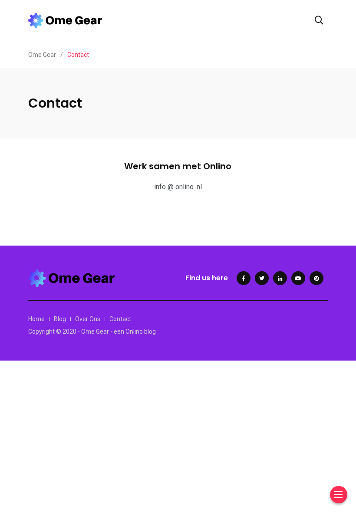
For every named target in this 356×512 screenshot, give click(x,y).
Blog (60, 318)
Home (36, 318)
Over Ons (87, 318)
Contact (120, 318)
